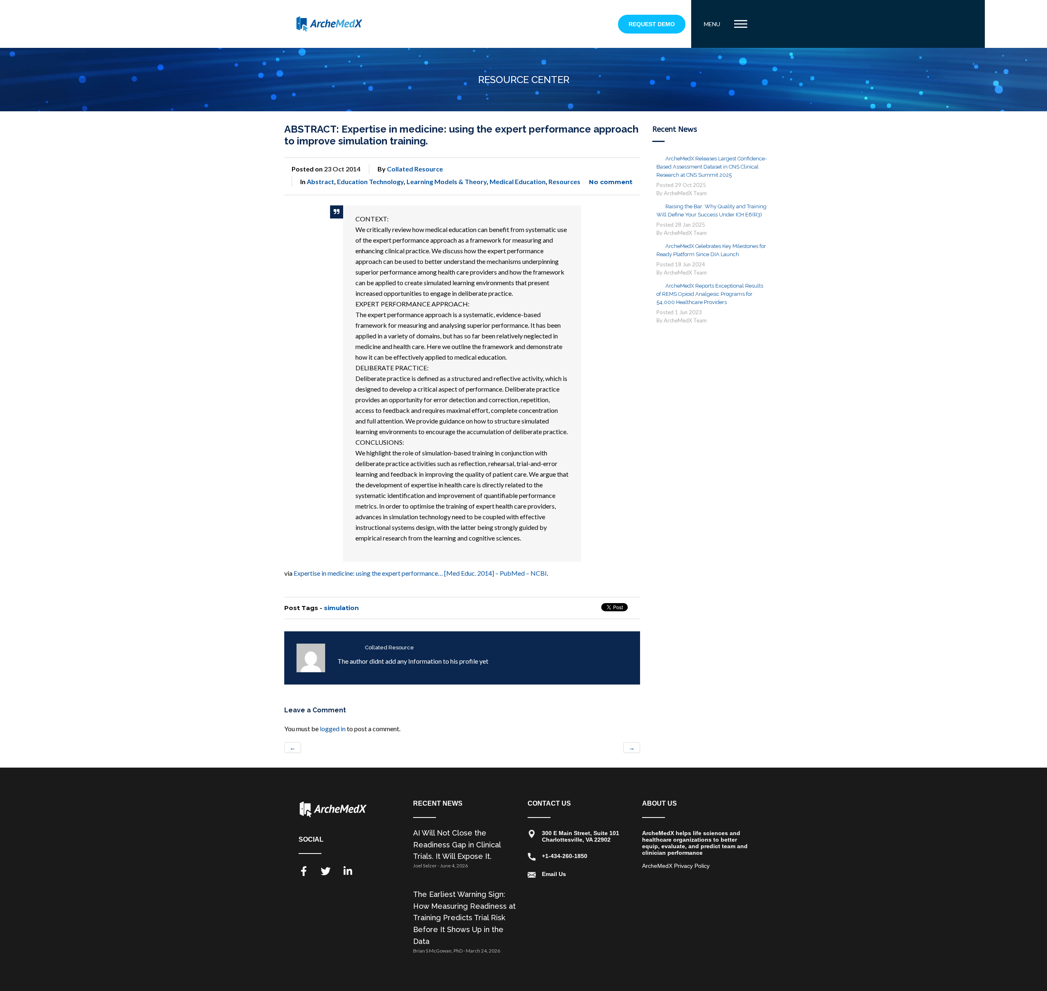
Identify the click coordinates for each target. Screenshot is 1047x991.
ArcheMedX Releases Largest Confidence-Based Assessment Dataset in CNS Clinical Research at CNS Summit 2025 (711, 166)
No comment (610, 182)
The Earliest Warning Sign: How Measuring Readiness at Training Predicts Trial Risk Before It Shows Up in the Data (464, 918)
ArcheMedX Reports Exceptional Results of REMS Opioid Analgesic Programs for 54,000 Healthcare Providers (709, 294)
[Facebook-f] (303, 871)
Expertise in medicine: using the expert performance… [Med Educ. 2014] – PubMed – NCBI (420, 573)
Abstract (320, 181)
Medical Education (518, 181)
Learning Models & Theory (447, 181)
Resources (564, 181)
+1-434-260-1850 (564, 856)
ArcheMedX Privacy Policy (676, 866)
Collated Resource (415, 169)
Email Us (554, 874)
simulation (341, 608)
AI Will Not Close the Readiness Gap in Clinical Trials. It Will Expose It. (457, 845)
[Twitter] (325, 871)
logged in (333, 728)
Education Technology (370, 181)
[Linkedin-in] (348, 871)
